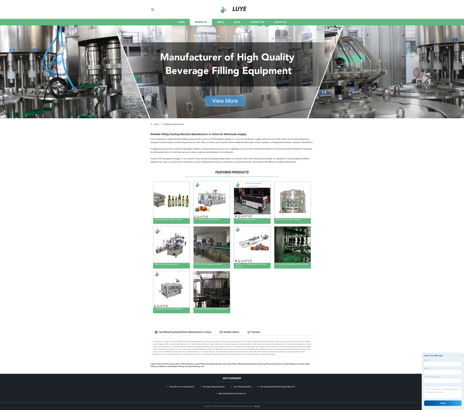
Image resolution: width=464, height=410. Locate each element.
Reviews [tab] (255, 332)
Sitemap (257, 406)
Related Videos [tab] (231, 332)
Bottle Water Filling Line (178, 366)
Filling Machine (187, 364)
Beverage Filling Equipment (214, 387)
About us (280, 22)
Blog (237, 22)
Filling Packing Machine (173, 124)
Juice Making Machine (242, 387)
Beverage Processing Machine (270, 364)
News (220, 22)
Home (181, 22)
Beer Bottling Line (196, 366)
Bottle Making (290, 364)
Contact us (257, 22)
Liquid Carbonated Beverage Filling (165, 364)
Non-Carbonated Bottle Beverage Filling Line (277, 387)
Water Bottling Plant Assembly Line (232, 393)
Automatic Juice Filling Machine (181, 387)
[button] (152, 10)
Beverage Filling (229, 364)
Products (201, 22)
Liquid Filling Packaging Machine (208, 364)
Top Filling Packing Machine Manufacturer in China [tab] (185, 332)
